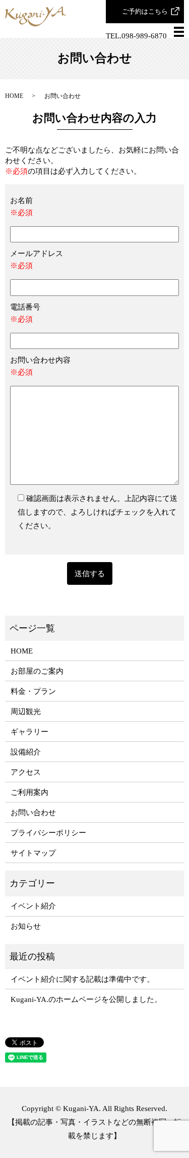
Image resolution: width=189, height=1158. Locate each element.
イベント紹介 (33, 906)
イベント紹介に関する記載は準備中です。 (82, 979)
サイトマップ (33, 853)
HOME (14, 95)
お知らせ (26, 926)
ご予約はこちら (145, 11)
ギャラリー (29, 732)
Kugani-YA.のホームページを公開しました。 (86, 999)
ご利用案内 (29, 792)
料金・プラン (33, 691)
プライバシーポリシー (48, 833)
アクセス (26, 772)
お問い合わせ (33, 813)
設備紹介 (26, 752)
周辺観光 (26, 712)
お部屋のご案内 (37, 671)
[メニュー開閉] (179, 32)
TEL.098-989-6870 (136, 36)
